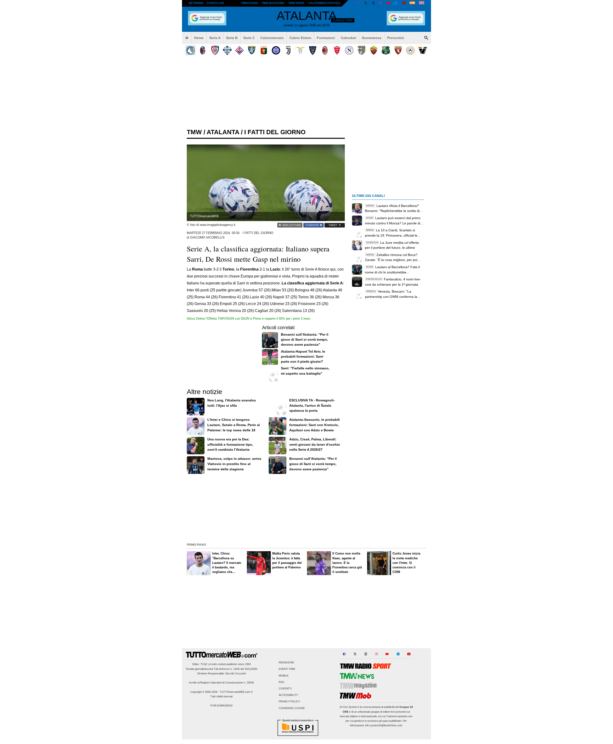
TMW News (296, 3)
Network (196, 3)
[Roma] (374, 50)
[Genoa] (264, 50)
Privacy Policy (289, 701)
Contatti (285, 688)
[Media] (403, 3)
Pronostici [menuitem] (395, 38)
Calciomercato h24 (324, 3)
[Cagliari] (215, 50)
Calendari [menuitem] (348, 38)
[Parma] (361, 50)
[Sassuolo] (386, 50)
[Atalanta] (190, 50)
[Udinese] (410, 50)
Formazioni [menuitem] (326, 38)
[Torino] (398, 50)
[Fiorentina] (239, 50)
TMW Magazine (273, 3)
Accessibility (288, 695)
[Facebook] (358, 3)
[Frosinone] (251, 50)
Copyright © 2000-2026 (203, 691)
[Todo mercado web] (412, 3)
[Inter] (276, 50)
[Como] (227, 50)
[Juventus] (288, 50)
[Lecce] (313, 50)
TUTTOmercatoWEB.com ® (236, 691)
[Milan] (325, 50)
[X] (366, 3)
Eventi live (215, 3)
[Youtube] (388, 3)
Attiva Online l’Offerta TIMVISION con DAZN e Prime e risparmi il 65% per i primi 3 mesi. (249, 318)
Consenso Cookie (292, 708)
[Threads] (373, 3)
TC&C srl (205, 664)
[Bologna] (203, 50)
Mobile (284, 675)
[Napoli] (349, 50)
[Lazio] (300, 50)
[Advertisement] (306, 508)
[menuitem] (186, 38)
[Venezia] (422, 50)
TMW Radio (249, 3)
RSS (281, 682)
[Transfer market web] (421, 3)
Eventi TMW (287, 669)
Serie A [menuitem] (215, 38)
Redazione (286, 662)
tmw (194, 132)
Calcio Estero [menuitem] (300, 38)
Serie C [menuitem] (249, 38)
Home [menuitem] (199, 38)
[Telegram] (396, 3)
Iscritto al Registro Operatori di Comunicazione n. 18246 (221, 682)
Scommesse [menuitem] (371, 38)
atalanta (223, 132)
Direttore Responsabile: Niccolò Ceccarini (221, 673)
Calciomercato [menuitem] (272, 38)
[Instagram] (381, 3)
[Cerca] (426, 38)
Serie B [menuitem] (232, 38)
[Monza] (337, 50)
